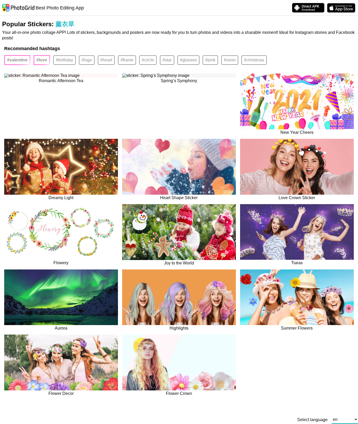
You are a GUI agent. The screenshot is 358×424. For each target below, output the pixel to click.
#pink (210, 60)
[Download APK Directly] (308, 8)
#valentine (17, 60)
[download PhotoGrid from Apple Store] (341, 8)
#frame (127, 60)
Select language (312, 420)
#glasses (188, 60)
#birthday (64, 60)
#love (41, 60)
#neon (230, 60)
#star (167, 60)
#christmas (254, 60)
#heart (106, 60)
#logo (87, 60)
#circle (148, 60)
